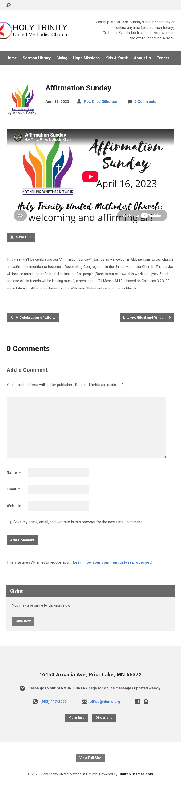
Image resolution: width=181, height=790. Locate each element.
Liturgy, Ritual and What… (144, 317)
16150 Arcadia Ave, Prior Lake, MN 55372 (90, 674)
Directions (103, 718)
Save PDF (23, 237)
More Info (76, 718)
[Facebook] (137, 701)
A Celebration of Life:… (35, 317)
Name (14, 472)
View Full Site (90, 758)
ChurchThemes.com (135, 774)
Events (162, 58)
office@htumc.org (105, 702)
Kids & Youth (116, 58)
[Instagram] (146, 701)
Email (13, 489)
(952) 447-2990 (53, 702)
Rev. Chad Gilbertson (101, 101)
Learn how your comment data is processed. (112, 562)
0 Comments (145, 101)
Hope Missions (86, 58)
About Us (142, 58)
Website (14, 505)
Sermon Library (37, 58)
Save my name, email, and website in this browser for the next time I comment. (78, 522)
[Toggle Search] (8, 5)
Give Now (23, 621)
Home (11, 58)
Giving (61, 58)
